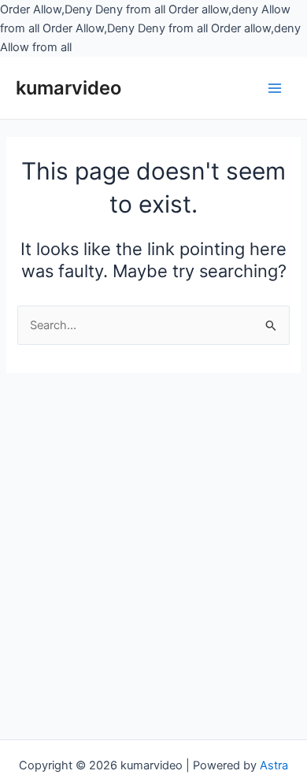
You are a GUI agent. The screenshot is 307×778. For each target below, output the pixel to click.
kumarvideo (68, 87)
